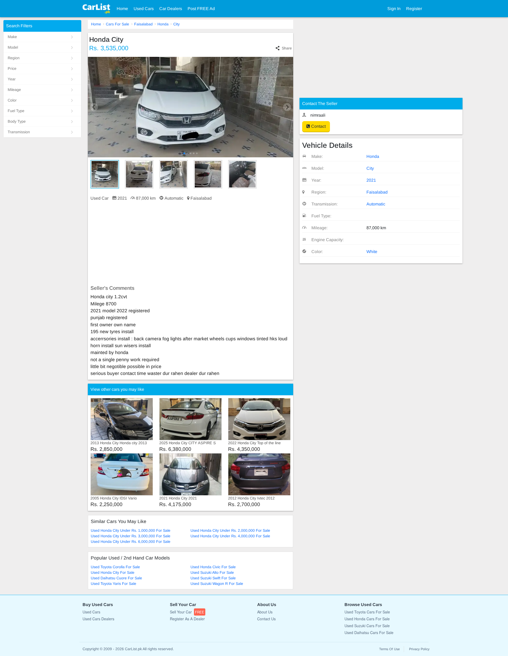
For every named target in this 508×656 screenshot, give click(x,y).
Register (414, 8)
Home (122, 8)
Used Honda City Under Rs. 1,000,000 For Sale (130, 530)
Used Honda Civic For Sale (213, 567)
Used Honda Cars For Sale (367, 618)
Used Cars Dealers (98, 618)
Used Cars (144, 8)
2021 (371, 180)
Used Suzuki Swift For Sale (213, 578)
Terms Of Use (389, 649)
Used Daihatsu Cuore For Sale (116, 578)
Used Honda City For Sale (112, 572)
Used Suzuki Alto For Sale (212, 572)
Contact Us (266, 618)
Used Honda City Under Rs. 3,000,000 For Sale (130, 536)
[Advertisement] (190, 243)
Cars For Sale (117, 24)
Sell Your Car (187, 611)
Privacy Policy (419, 649)
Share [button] (287, 48)
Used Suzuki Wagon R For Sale (216, 583)
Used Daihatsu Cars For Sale (368, 632)
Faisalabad (143, 24)
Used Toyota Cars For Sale (367, 611)
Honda (163, 24)
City (176, 24)
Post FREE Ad (201, 8)
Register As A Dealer (187, 618)
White (371, 251)
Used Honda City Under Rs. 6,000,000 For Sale (130, 541)
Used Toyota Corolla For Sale (115, 567)
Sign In (394, 8)
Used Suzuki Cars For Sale (367, 625)
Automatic (375, 204)
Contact (318, 126)
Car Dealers (170, 8)
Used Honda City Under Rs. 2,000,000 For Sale (230, 530)
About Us (265, 611)
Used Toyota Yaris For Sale (113, 583)
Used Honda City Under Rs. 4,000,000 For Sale (230, 536)
